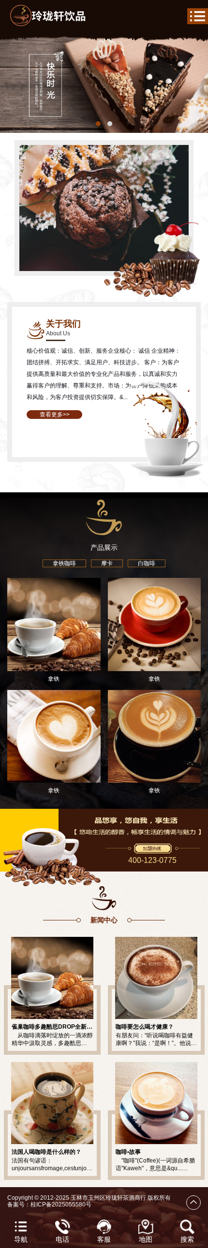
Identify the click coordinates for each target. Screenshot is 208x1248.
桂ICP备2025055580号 (60, 1204)
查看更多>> (55, 414)
